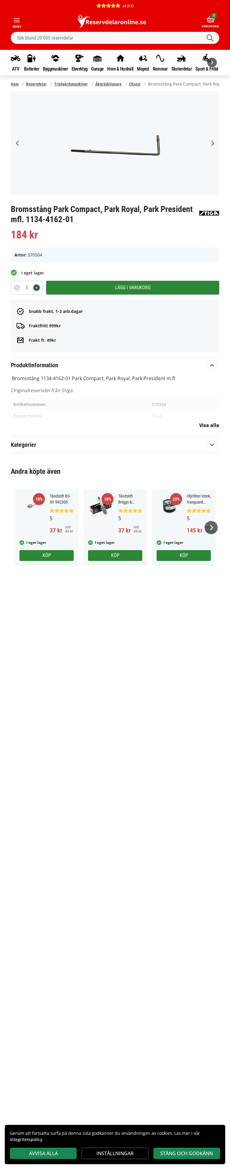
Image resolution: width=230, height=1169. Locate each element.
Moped (143, 68)
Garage (97, 68)
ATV (15, 68)
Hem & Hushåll (120, 68)
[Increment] (36, 287)
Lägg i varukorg (133, 287)
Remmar (160, 68)
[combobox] (115, 38)
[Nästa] (212, 62)
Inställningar (115, 1153)
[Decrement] (16, 287)
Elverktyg (80, 68)
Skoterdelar (181, 68)
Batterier (31, 68)
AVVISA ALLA (43, 1153)
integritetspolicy (26, 1139)
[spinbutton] (26, 287)
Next (212, 143)
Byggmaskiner (55, 68)
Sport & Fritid (206, 68)
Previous (17, 143)
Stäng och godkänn (186, 1153)
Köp (47, 555)
